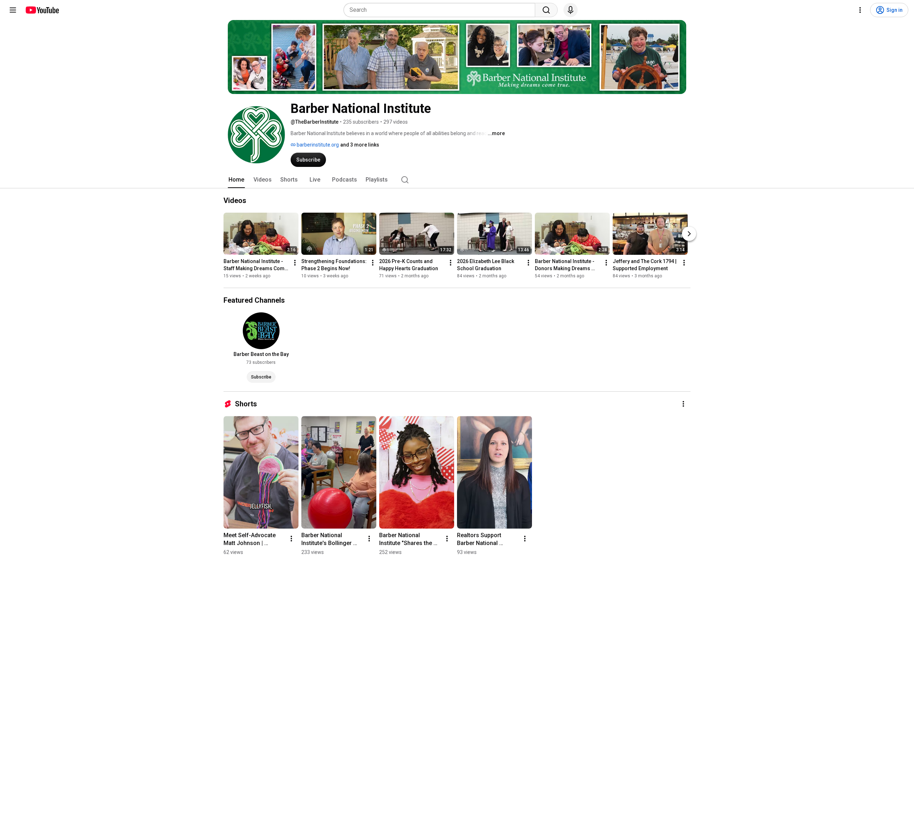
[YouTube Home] (42, 10)
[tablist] (457, 179)
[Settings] (860, 10)
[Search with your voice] (570, 10)
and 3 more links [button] (359, 145)
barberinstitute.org (317, 145)
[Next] (689, 234)
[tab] (236, 179)
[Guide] (13, 10)
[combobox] (441, 10)
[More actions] (295, 263)
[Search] (546, 10)
